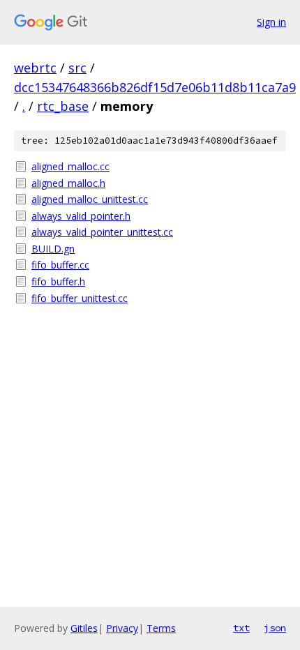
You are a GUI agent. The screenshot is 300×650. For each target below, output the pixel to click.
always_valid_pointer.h (80, 215)
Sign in (271, 22)
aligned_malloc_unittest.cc (89, 199)
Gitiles (84, 628)
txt (241, 627)
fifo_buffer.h (58, 281)
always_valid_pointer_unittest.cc (102, 232)
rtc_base (63, 106)
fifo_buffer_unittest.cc (79, 298)
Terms (161, 628)
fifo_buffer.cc (60, 264)
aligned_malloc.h (68, 183)
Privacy (122, 628)
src (77, 67)
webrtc (35, 67)
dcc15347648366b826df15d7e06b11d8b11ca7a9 (155, 87)
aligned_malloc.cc (70, 166)
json (275, 627)
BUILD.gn (53, 248)
